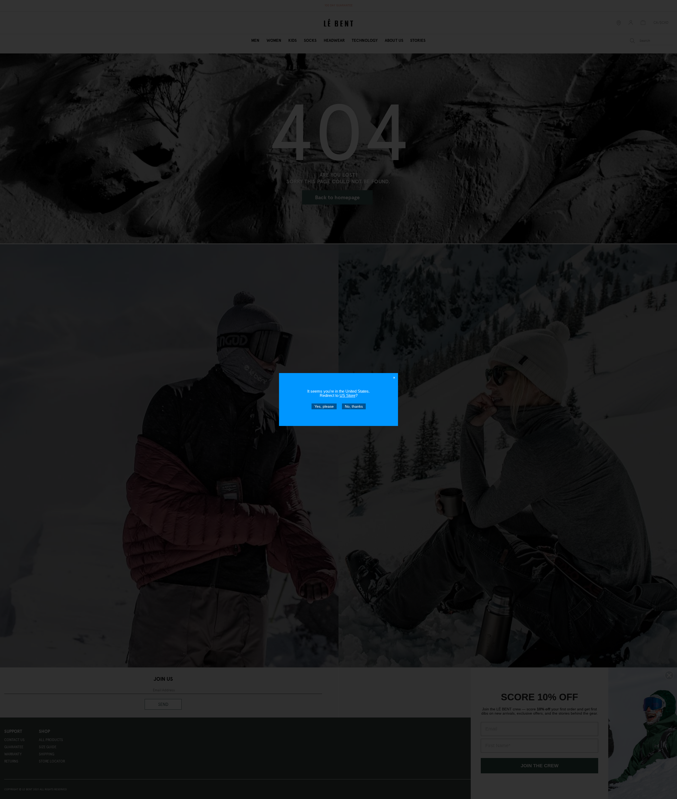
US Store (347, 395)
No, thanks (354, 406)
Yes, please (324, 406)
